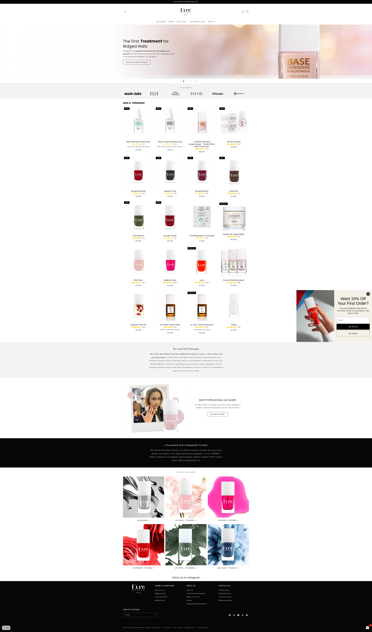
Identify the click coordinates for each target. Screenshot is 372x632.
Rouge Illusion (201, 191)
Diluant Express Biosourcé (170, 142)
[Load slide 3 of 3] (186, 81)
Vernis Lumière (234, 142)
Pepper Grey (170, 191)
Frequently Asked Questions (197, 604)
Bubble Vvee (170, 280)
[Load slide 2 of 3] (183, 81)
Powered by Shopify (145, 627)
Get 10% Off (353, 327)
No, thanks (353, 333)
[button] (125, 11)
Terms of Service (161, 597)
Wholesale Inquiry (224, 593)
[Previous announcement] (124, 2)
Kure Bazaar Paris (133, 627)
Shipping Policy (160, 593)
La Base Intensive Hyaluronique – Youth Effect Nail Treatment (202, 144)
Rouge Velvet (170, 236)
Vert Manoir (138, 236)
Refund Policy (160, 600)
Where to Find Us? (193, 597)
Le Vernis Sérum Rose (170, 325)
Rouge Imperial (138, 191)
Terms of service (178, 627)
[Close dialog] (368, 294)
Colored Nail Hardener (233, 280)
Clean (233, 325)
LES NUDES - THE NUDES (184, 520)
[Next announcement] (248, 2)
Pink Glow (138, 280)
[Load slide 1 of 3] (180, 81)
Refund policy (157, 627)
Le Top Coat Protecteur (202, 325)
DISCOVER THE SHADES (134, 61)
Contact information (202, 627)
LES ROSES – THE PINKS (227, 520)
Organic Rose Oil (138, 325)
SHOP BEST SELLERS (217, 414)
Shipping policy (189, 627)
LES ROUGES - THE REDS (142, 568)
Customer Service (225, 597)
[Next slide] (191, 81)
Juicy (201, 280)
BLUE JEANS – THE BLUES (227, 568)
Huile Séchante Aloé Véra (138, 142)
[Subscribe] (156, 615)
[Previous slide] (176, 81)
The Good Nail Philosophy (196, 593)
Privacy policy (167, 627)
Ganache (233, 191)
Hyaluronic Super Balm (233, 234)
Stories (189, 600)
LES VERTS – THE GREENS (185, 568)
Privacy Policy (160, 590)
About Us (190, 590)
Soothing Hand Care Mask (201, 236)
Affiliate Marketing (225, 600)
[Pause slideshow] (196, 81)
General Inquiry (223, 590)
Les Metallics (142, 520)
